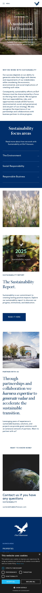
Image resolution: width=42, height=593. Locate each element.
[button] (21, 587)
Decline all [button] (30, 582)
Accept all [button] (11, 582)
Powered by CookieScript (21, 590)
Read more (20, 563)
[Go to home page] (36, 3)
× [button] (39, 554)
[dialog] (21, 572)
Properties (8, 549)
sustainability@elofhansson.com (14, 507)
